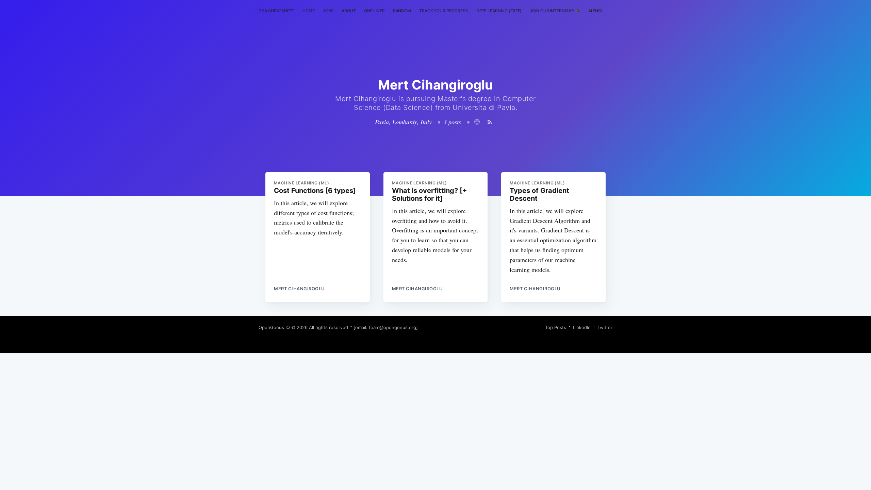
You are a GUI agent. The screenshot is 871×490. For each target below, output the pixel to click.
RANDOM (402, 10)
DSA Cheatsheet (276, 10)
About (349, 10)
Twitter (604, 327)
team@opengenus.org (392, 327)
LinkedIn (582, 327)
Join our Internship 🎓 (555, 10)
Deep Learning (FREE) (499, 10)
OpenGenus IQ (274, 327)
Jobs (328, 10)
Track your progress (443, 10)
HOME (308, 10)
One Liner (374, 10)
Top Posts (555, 327)
